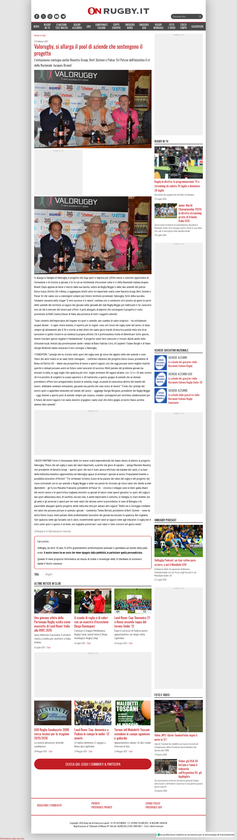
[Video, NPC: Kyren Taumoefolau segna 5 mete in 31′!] (178, 716)
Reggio (48, 574)
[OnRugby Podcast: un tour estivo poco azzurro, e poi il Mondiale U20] (178, 541)
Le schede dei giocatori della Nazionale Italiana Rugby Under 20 (185, 380)
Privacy (95, 803)
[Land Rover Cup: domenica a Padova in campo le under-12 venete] (93, 713)
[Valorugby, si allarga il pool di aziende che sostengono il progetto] (93, 109)
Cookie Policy (153, 803)
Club (44, 35)
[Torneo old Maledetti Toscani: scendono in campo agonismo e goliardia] (133, 713)
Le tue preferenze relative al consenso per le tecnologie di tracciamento (195, 834)
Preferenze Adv (154, 807)
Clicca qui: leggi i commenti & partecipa (92, 764)
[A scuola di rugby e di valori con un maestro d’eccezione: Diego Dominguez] (93, 601)
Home (37, 35)
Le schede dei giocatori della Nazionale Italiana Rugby (182, 364)
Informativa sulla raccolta (12, 838)
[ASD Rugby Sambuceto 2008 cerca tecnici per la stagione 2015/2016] (52, 713)
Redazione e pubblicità (49, 805)
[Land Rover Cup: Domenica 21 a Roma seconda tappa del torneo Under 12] (133, 601)
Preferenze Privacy (101, 807)
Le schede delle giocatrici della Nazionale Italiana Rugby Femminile (183, 399)
